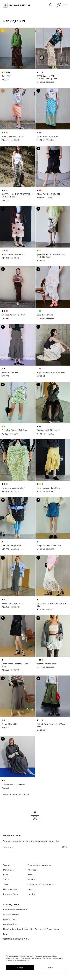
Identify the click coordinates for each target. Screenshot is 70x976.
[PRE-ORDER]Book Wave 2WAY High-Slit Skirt (51, 256)
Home (5, 794)
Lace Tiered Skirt (45, 315)
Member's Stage (10, 894)
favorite (31, 879)
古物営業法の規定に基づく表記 (16, 939)
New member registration (40, 865)
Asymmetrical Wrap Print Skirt (51, 372)
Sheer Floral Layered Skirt (14, 254)
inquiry (31, 894)
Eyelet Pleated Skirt (10, 372)
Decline (50, 967)
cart (30, 875)
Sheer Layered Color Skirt (14, 136)
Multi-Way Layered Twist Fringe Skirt (51, 604)
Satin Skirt (6, 76)
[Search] (50, 5)
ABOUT (6, 879)
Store (5, 884)
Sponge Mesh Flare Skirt (48, 430)
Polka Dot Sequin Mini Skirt (14, 430)
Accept (20, 967)
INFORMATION (10, 889)
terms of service (11, 914)
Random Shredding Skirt (13, 488)
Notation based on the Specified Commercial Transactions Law (31, 931)
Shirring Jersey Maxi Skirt (14, 315)
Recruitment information (15, 909)
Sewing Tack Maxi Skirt (12, 603)
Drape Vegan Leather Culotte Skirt (15, 665)
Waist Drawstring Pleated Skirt (16, 784)
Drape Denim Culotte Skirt (49, 546)
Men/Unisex (8, 870)
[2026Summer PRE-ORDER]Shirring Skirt (47, 77)
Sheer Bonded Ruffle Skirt (49, 194)
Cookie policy (9, 924)
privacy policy (9, 919)
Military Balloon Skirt (46, 664)
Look (5, 875)
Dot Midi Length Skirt (11, 546)
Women (6, 865)
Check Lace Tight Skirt (47, 136)
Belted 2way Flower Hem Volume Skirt (52, 725)
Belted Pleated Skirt (11, 724)
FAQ (30, 889)
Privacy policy (35, 958)
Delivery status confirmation (41, 884)
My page (32, 870)
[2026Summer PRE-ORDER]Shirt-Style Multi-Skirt (17, 195)
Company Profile (11, 905)
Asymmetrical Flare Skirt (48, 488)
